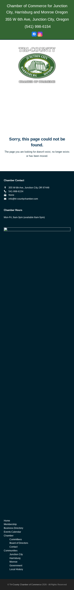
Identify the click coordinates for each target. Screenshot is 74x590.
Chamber (8, 535)
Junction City (16, 554)
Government (15, 565)
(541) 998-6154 (38, 26)
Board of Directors (18, 543)
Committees (15, 539)
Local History (16, 569)
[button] (37, 124)
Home (7, 520)
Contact (13, 547)
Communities (10, 550)
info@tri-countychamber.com (23, 198)
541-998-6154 (16, 191)
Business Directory (13, 528)
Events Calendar (12, 532)
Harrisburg (14, 558)
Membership (10, 524)
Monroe (13, 561)
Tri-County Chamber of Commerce (25, 584)
